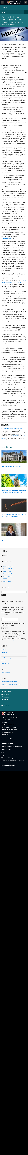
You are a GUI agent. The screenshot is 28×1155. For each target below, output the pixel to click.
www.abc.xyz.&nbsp (6, 238)
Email (3, 617)
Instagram (6, 697)
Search (25, 2)
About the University (7, 743)
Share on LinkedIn (7, 569)
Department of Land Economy (9, 681)
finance (3, 660)
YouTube (6, 705)
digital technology (6, 658)
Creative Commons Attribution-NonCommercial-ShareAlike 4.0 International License (12, 429)
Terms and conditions (7, 732)
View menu (2, 2)
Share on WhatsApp (8, 573)
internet (3, 649)
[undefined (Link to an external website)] (5, 425)
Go (3, 595)
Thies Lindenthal (5, 672)
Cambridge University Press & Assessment (12, 760)
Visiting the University (7, 758)
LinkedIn (6, 700)
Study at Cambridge (7, 739)
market (3, 655)
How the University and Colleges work (11, 746)
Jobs (2, 752)
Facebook (6, 694)
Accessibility (4, 722)
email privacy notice (15, 639)
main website (15, 435)
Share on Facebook (8, 566)
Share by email (7, 581)
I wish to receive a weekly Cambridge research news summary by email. (13, 624)
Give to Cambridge (6, 749)
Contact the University (7, 720)
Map (2, 755)
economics (4, 652)
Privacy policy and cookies (8, 727)
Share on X (6, 578)
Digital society (5, 663)
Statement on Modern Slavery (9, 729)
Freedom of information (7, 724)
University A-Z (5, 734)
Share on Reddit (7, 571)
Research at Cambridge (8, 765)
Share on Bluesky (7, 576)
